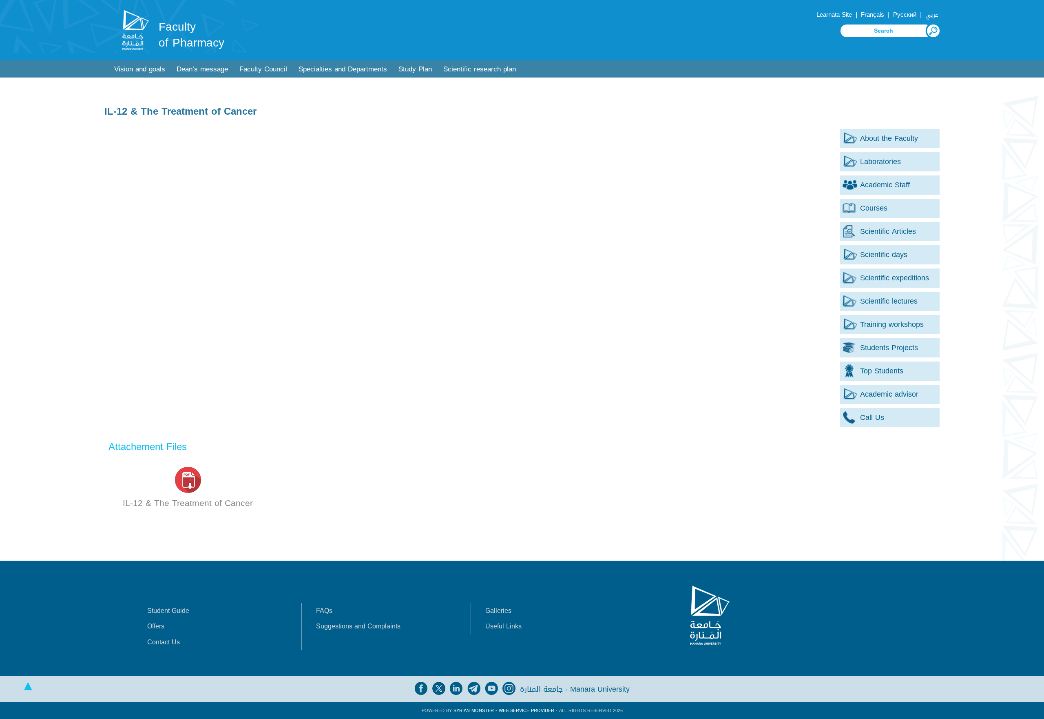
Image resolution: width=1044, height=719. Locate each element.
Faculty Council (263, 69)
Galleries (498, 610)
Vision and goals (139, 69)
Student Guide (168, 610)
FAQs (324, 610)
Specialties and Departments (343, 69)
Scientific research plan (479, 69)
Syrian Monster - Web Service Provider (503, 710)
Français (872, 14)
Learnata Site (834, 14)
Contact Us (163, 642)
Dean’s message (202, 69)
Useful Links (503, 626)
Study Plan (415, 69)
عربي (931, 14)
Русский (904, 14)
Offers (155, 626)
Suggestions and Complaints (358, 626)
